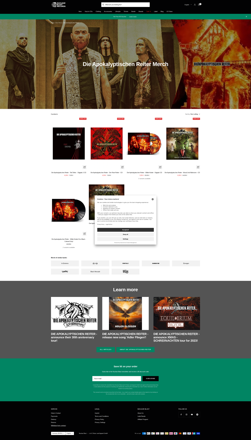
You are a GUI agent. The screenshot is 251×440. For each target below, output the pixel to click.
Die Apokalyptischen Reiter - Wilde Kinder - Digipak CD (144, 172)
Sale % (148, 11)
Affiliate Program (143, 419)
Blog (162, 11)
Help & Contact (56, 413)
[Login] (195, 4)
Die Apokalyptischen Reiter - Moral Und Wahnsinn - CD (182, 172)
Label (155, 11)
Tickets (126, 11)
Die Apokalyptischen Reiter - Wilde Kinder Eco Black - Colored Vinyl (69, 240)
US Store (169, 11)
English (187, 4)
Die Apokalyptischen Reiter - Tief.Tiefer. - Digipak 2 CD (68, 172)
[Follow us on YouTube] (192, 414)
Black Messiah (95, 271)
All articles (105, 349)
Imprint (97, 413)
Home (52, 23)
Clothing (98, 11)
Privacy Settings (100, 422)
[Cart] (199, 5)
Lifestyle (117, 11)
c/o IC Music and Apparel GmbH (98, 433)
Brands (141, 11)
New (80, 11)
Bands (133, 11)
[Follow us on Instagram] (186, 414)
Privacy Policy (99, 419)
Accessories (108, 11)
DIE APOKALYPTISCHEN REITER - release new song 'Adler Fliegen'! (125, 335)
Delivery (53, 419)
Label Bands (142, 416)
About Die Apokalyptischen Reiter (135, 349)
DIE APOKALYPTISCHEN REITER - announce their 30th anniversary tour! (74, 337)
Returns (53, 422)
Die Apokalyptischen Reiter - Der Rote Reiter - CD (107, 172)
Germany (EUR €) (57, 433)
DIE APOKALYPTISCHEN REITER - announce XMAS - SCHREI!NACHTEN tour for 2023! (176, 337)
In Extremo (64, 263)
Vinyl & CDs (89, 11)
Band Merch (58, 23)
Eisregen (186, 263)
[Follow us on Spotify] (197, 414)
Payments (54, 416)
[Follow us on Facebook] (181, 414)
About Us (141, 413)
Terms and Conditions (102, 416)
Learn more (132, 16)
